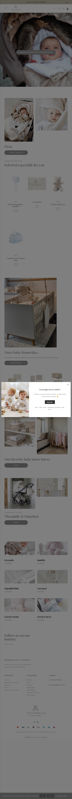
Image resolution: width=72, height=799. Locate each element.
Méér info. (50, 402)
